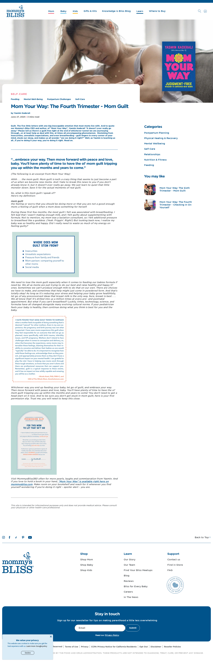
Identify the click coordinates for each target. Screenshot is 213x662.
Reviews (129, 581)
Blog (126, 575)
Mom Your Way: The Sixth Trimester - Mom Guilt (175, 189)
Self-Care (80, 99)
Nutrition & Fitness (155, 159)
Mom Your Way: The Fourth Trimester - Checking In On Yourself (176, 204)
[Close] (50, 636)
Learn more (30, 646)
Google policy (41, 646)
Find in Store (175, 564)
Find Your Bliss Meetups (138, 570)
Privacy (84, 647)
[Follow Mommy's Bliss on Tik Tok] (16, 537)
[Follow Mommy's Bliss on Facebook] (9, 537)
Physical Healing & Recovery (161, 138)
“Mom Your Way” (68, 481)
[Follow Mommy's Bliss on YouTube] (30, 537)
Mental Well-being (33, 99)
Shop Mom (86, 559)
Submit (132, 628)
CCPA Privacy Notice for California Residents (114, 647)
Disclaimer (156, 647)
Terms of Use (71, 647)
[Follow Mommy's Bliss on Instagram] (3, 537)
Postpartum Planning (156, 132)
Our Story (129, 559)
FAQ (170, 570)
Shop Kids (86, 570)
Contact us (173, 559)
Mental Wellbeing (154, 143)
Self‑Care (19, 94)
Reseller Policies (172, 647)
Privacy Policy (112, 635)
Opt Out (143, 647)
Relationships (152, 154)
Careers (128, 591)
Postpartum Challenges (59, 99)
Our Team (129, 564)
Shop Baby (86, 564)
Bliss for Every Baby (136, 586)
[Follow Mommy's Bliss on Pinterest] (23, 537)
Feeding (15, 99)
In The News (131, 597)
